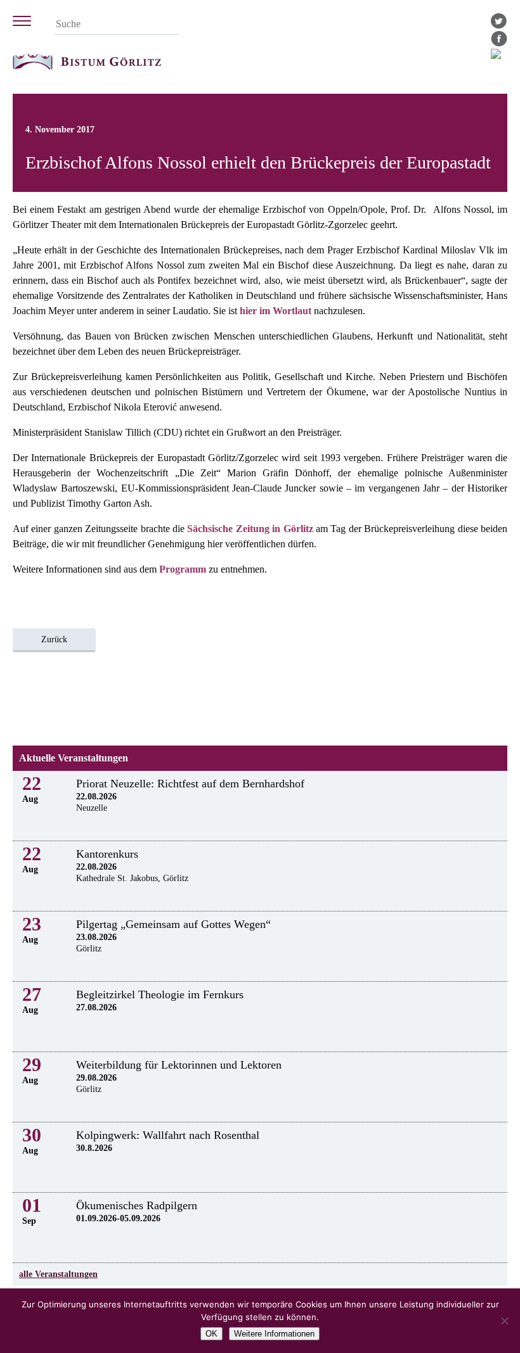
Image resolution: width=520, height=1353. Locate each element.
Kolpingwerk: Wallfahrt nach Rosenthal (167, 1135)
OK (211, 1333)
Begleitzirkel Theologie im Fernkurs (160, 994)
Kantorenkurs (107, 854)
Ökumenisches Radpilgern (136, 1205)
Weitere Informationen (274, 1333)
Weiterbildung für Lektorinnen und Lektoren (179, 1064)
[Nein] (504, 1320)
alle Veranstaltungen (58, 1274)
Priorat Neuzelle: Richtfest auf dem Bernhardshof (190, 783)
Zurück (54, 639)
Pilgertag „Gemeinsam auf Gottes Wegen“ (173, 924)
